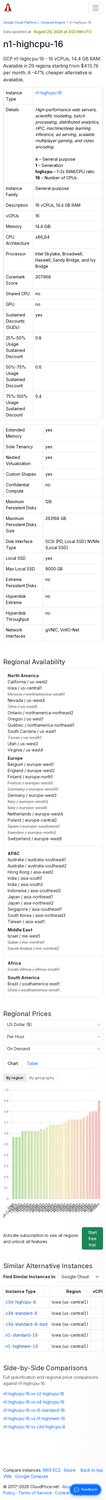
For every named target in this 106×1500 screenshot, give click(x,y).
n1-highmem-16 (22, 1346)
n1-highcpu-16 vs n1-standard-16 (34, 1410)
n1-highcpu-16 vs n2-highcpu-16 (33, 1393)
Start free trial (92, 1238)
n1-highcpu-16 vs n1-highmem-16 (34, 1418)
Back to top (92, 1470)
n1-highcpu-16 (48, 92)
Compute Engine (53, 22)
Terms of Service (35, 1492)
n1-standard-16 (22, 1334)
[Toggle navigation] (95, 8)
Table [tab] (32, 1063)
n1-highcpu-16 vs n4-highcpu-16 (33, 1401)
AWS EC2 (52, 1470)
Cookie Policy (68, 1492)
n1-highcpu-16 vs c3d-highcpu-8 (34, 1426)
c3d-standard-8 (21, 1313)
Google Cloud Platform (20, 22)
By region (14, 1078)
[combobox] (7, 1024)
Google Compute (31, 1476)
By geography (41, 1078)
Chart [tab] (13, 1063)
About (68, 1486)
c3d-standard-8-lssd (26, 1324)
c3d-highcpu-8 (21, 1301)
